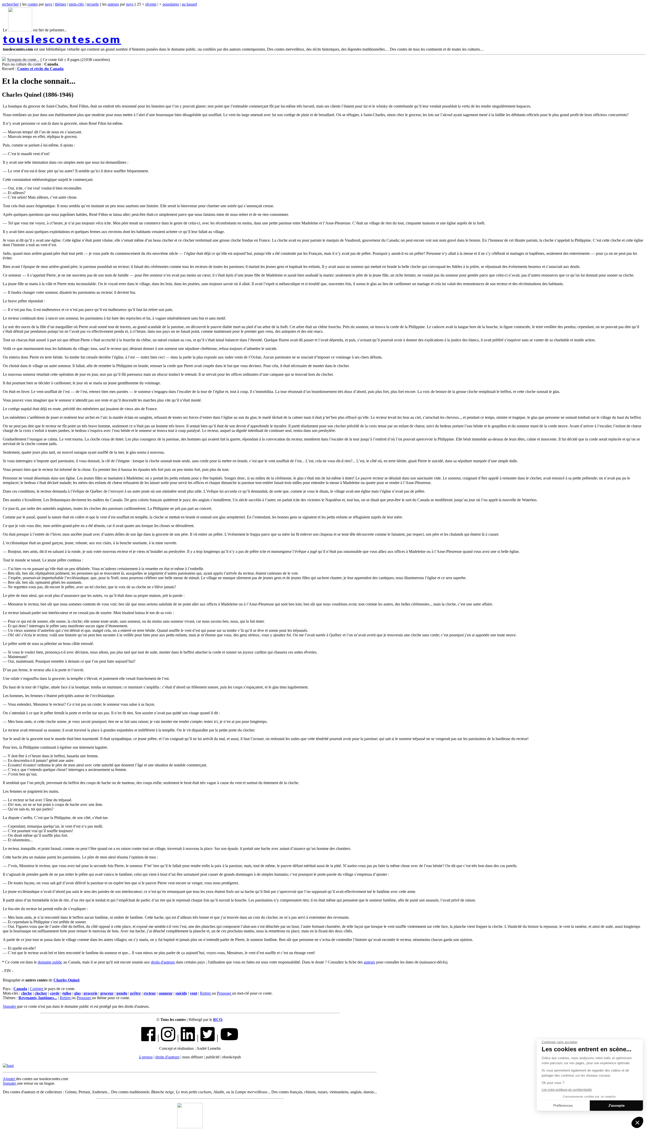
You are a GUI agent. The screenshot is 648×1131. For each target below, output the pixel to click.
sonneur (166, 993)
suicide (181, 993)
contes (33, 4)
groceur (107, 993)
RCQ (217, 1019)
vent (193, 993)
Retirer (206, 993)
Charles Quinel (66, 980)
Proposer (224, 993)
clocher (41, 993)
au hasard (189, 4)
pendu (121, 993)
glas (77, 993)
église (66, 993)
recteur (150, 993)
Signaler (10, 1006)
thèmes (60, 4)
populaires (171, 4)
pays (48, 4)
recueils (93, 4)
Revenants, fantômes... (37, 998)
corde (54, 993)
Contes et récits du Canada (40, 69)
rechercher (10, 4)
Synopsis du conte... (23, 59)
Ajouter (9, 1079)
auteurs (113, 4)
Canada (20, 989)
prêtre (135, 993)
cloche (26, 993)
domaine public (50, 962)
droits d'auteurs (163, 962)
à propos (146, 1057)
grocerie (90, 993)
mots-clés (76, 4)
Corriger (37, 989)
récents (150, 4)
